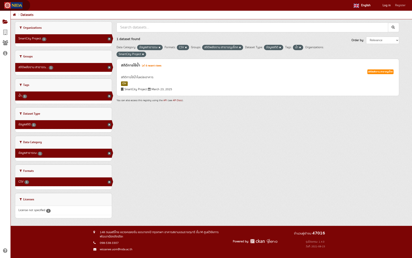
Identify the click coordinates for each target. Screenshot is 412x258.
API (165, 100)
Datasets (27, 14)
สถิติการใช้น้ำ (130, 65)
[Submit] (393, 27)
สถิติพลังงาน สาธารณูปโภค (380, 71)
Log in (387, 5)
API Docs (177, 100)
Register (400, 5)
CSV (124, 83)
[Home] (14, 14)
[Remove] (160, 47)
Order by (357, 40)
